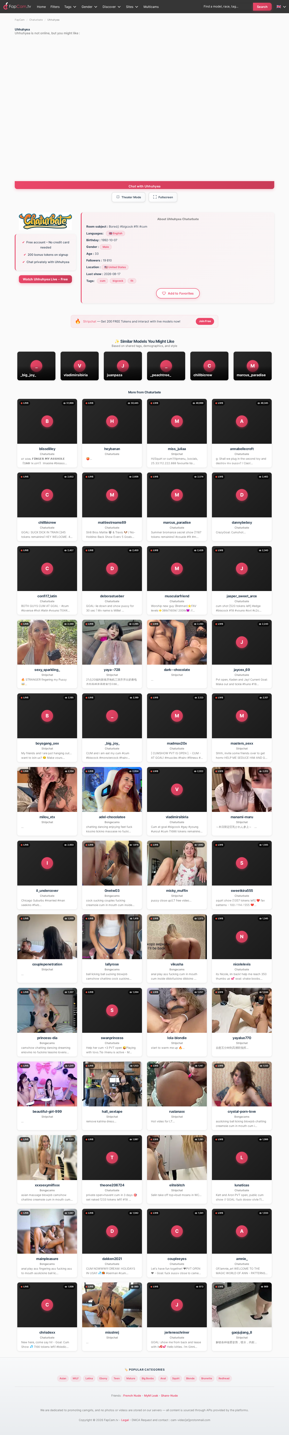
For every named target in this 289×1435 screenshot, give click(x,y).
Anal (163, 1378)
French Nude (132, 1395)
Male (106, 246)
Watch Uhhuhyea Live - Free (45, 279)
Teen (117, 1378)
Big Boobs (148, 1378)
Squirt (175, 1378)
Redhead (224, 1378)
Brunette (206, 1378)
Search (262, 7)
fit (132, 280)
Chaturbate (36, 19)
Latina (89, 1378)
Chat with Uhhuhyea (144, 186)
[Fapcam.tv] (17, 6)
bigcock (118, 280)
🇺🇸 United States (115, 267)
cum (102, 280)
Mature (130, 1378)
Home (41, 7)
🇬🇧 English (115, 233)
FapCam (20, 19)
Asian (63, 1378)
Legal (125, 1420)
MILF (76, 1378)
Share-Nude (169, 1395)
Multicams (151, 7)
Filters (55, 7)
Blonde (190, 1378)
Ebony (103, 1378)
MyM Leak (151, 1395)
